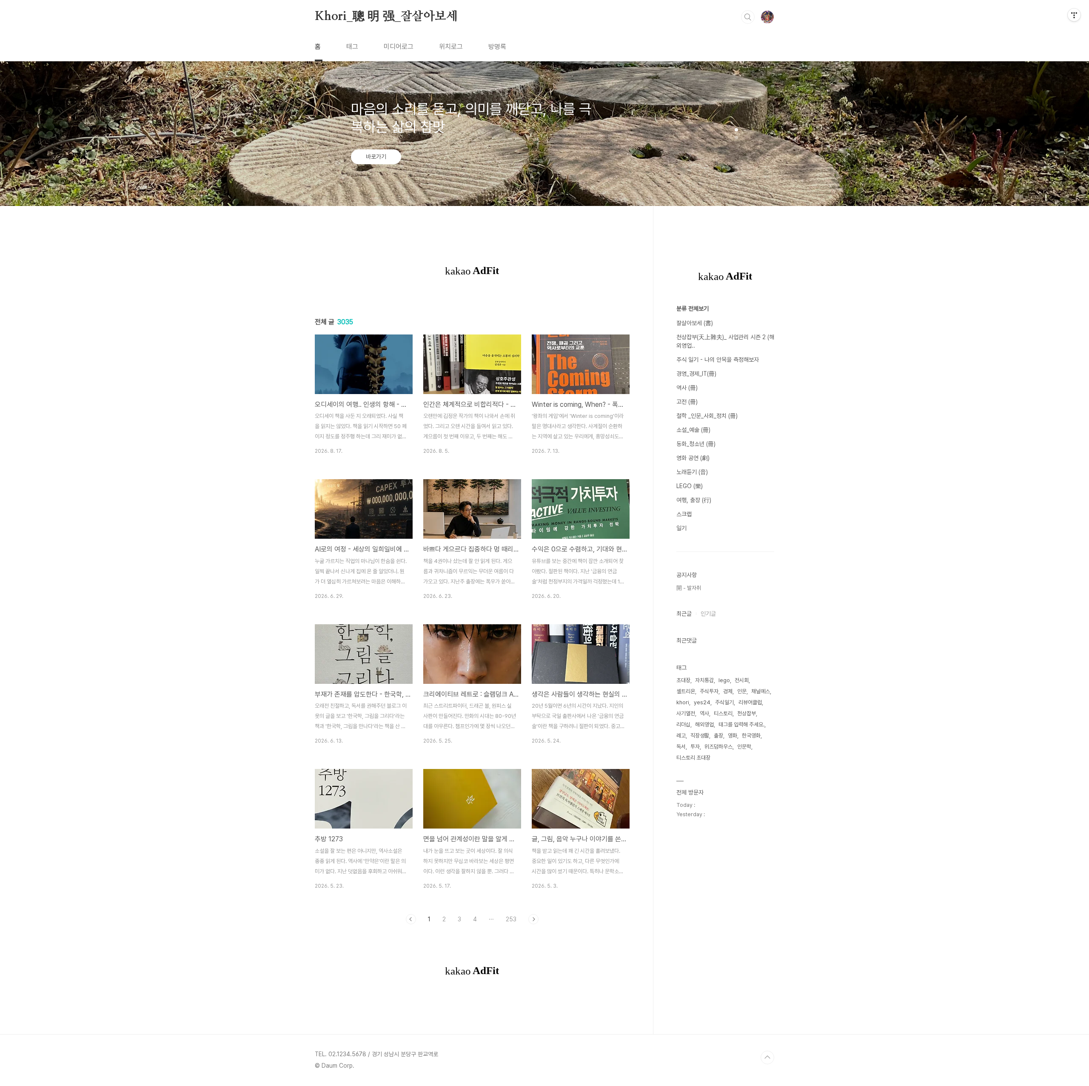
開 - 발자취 (688, 588)
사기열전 (685, 713)
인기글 (708, 613)
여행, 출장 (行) (693, 500)
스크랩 (684, 514)
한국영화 (751, 735)
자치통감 (704, 680)
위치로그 (451, 47)
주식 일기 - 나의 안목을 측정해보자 (717, 359)
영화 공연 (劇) (693, 457)
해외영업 (704, 724)
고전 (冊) (687, 401)
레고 (681, 735)
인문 (742, 691)
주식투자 (709, 691)
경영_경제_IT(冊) (696, 373)
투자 (695, 746)
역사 (704, 713)
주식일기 (724, 702)
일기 (681, 528)
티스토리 (723, 713)
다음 (533, 919)
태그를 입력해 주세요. (741, 724)
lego (724, 680)
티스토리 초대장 (693, 757)
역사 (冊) (687, 387)
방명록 (497, 47)
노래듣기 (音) (692, 472)
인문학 (744, 746)
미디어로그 (398, 47)
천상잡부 (746, 713)
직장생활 (699, 735)
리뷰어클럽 (750, 702)
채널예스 (760, 691)
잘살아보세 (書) (694, 323)
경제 (728, 691)
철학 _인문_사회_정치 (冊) (707, 415)
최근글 (684, 613)
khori (682, 702)
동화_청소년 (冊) (696, 443)
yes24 (702, 702)
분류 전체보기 (692, 308)
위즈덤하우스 (718, 746)
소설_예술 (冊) (693, 429)
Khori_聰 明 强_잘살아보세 (386, 17)
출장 (718, 735)
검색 (747, 17)
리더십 (683, 724)
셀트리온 (685, 691)
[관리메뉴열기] (1074, 15)
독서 (681, 746)
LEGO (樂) (689, 486)
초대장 (683, 680)
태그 (352, 47)
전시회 (742, 680)
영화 (732, 735)
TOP (767, 1057)
